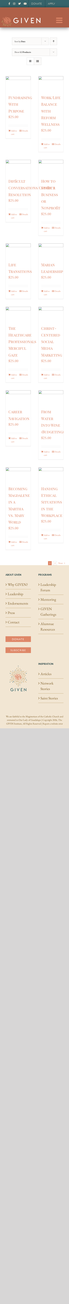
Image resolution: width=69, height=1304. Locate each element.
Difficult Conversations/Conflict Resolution (31, 188)
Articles (45, 673)
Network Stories (46, 686)
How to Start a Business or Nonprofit (50, 194)
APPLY (51, 3)
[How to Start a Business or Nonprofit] (50, 167)
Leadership (15, 594)
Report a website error (53, 723)
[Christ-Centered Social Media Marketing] (50, 314)
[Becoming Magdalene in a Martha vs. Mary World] (18, 474)
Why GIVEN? (18, 584)
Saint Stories (49, 698)
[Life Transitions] (18, 250)
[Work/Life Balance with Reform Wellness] (50, 83)
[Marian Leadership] (50, 250)
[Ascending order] (53, 41)
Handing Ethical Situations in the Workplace (51, 502)
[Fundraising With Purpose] (18, 83)
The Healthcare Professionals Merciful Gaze (22, 341)
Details (25, 130)
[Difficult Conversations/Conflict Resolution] (18, 167)
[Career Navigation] (18, 397)
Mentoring (48, 599)
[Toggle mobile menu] (59, 20)
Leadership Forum (48, 587)
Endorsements (18, 603)
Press (11, 612)
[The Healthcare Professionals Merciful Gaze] (18, 314)
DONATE (36, 3)
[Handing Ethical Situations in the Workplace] (50, 474)
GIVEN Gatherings (48, 611)
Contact (13, 622)
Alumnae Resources (47, 626)
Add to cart (14, 132)
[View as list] (37, 61)
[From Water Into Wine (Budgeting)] (50, 397)
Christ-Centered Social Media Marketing (51, 341)
